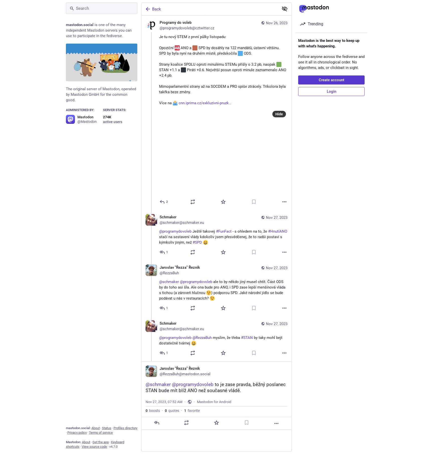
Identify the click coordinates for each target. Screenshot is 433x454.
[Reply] (157, 423)
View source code (94, 446)
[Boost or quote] (193, 202)
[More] (284, 202)
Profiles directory (125, 428)
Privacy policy (77, 432)
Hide (279, 114)
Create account (331, 80)
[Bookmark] (254, 202)
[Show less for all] (284, 9)
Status (106, 428)
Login (331, 91)
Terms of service (101, 432)
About (95, 428)
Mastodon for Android (214, 402)
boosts (153, 411)
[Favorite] (223, 202)
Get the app (100, 442)
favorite (192, 411)
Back (156, 9)
